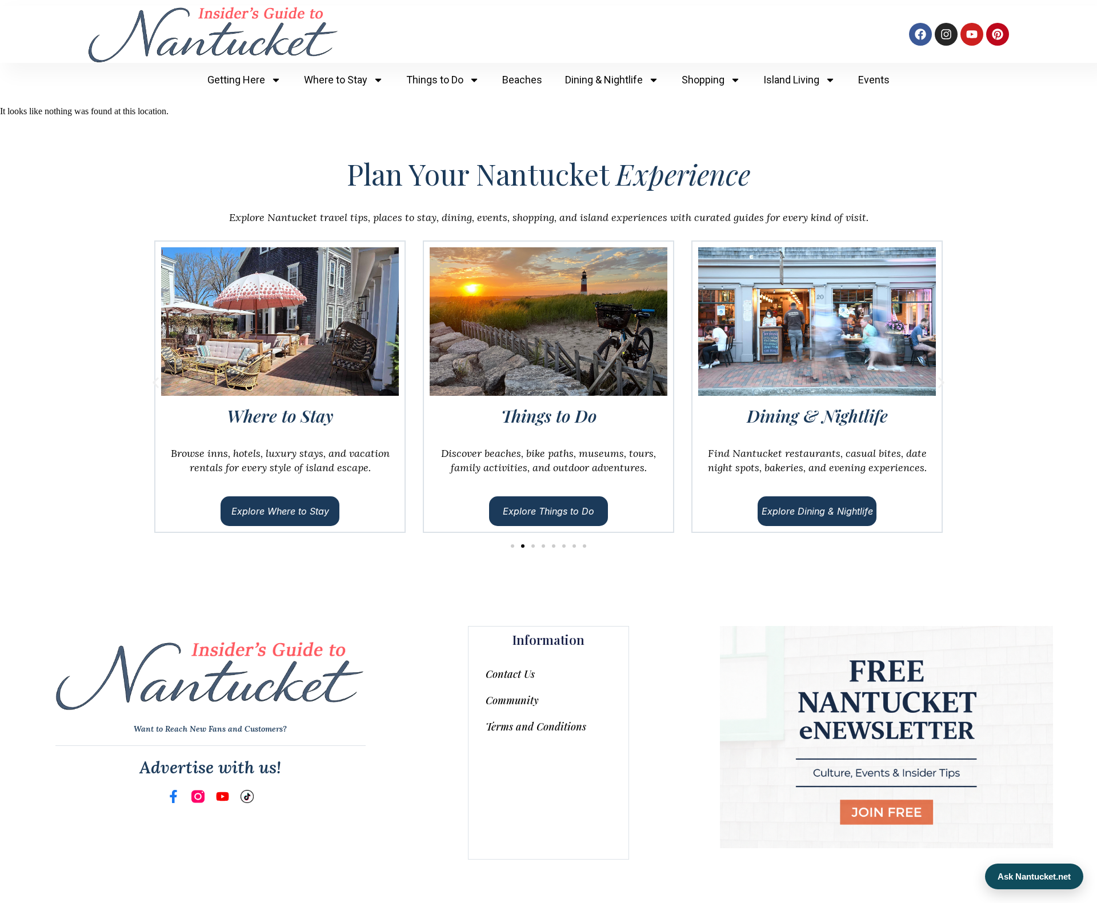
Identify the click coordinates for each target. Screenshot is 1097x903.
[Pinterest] (997, 34)
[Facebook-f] (173, 796)
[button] (156, 383)
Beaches (522, 80)
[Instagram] (946, 34)
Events (874, 80)
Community (512, 700)
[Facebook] (920, 34)
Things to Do (434, 80)
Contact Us (510, 674)
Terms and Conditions (536, 726)
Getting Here (236, 80)
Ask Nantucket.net (1034, 876)
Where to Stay (335, 80)
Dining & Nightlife (604, 80)
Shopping (703, 80)
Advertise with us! (210, 767)
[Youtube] (971, 34)
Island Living (791, 80)
